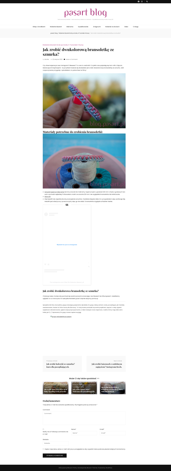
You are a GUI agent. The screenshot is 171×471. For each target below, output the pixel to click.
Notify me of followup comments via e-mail (55, 433)
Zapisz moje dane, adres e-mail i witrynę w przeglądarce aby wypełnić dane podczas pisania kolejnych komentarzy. (85, 449)
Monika (47, 59)
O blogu (135, 27)
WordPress (109, 468)
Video (126, 27)
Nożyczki (47, 197)
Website (46, 439)
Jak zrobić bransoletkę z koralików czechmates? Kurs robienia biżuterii (111, 389)
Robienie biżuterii (56, 27)
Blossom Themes (92, 468)
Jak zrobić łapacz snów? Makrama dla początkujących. (84, 390)
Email (102, 429)
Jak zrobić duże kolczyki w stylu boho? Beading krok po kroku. (55, 390)
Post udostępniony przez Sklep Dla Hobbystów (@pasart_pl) (67, 282)
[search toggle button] (147, 1)
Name (73, 429)
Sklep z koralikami (39, 27)
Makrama (69, 27)
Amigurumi (97, 27)
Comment (46, 410)
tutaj (79, 312)
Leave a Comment (72, 59)
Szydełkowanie (83, 27)
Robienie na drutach (112, 27)
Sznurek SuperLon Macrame (54, 192)
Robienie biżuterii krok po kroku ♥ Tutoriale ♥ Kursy (63, 45)
